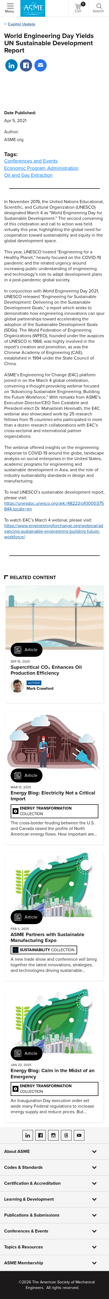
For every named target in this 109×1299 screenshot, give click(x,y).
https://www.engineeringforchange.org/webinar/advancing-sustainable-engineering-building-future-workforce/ (53, 531)
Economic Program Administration (41, 168)
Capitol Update (21, 24)
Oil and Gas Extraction (28, 175)
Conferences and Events (31, 161)
